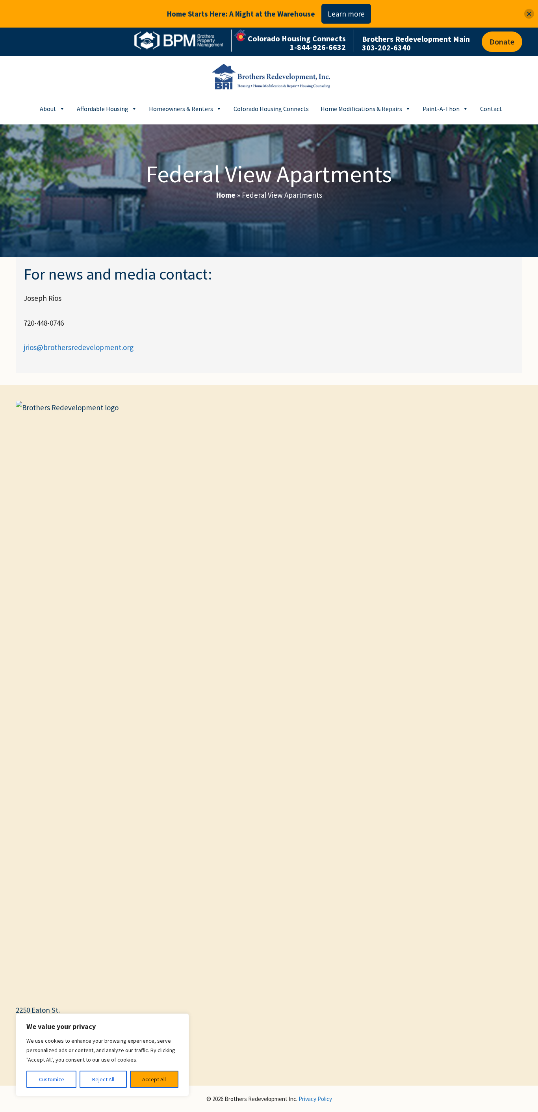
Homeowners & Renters (181, 109)
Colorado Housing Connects (271, 109)
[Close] (529, 14)
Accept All (154, 1079)
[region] (102, 1055)
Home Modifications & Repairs (361, 109)
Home (226, 195)
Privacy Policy (315, 1099)
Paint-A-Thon (441, 109)
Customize (51, 1079)
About (48, 109)
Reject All (103, 1079)
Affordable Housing (102, 109)
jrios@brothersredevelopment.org (79, 347)
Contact (491, 109)
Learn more (346, 14)
